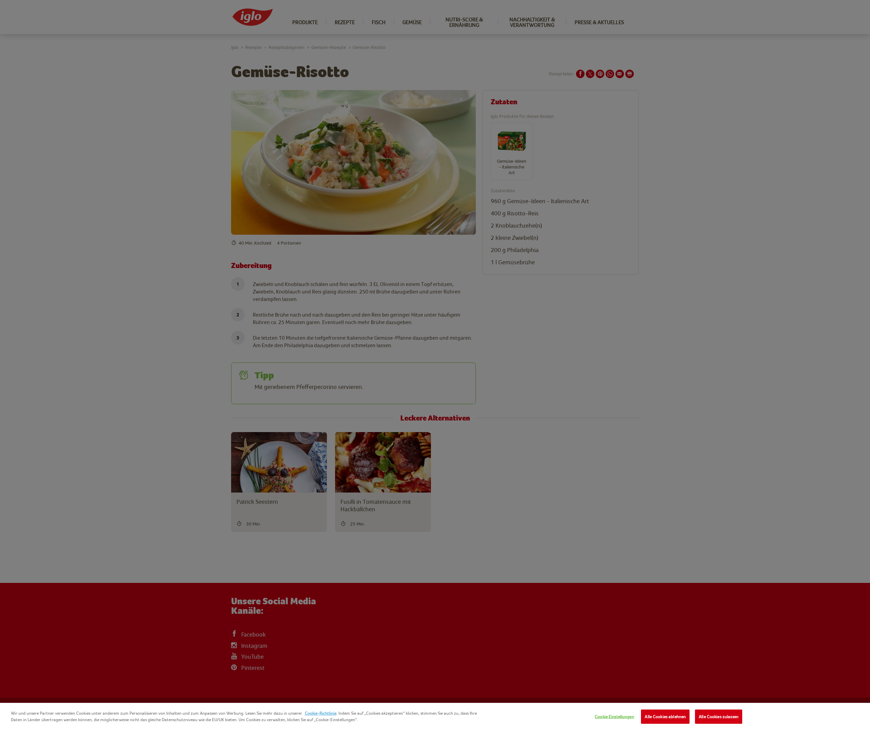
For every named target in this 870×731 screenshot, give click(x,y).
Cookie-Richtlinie (320, 713)
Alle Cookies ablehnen (665, 716)
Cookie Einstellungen (614, 716)
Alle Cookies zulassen (718, 716)
